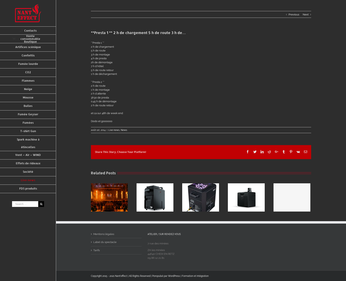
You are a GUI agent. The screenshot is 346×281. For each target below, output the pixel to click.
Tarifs (96, 250)
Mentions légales (103, 234)
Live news (114, 130)
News (124, 130)
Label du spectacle (105, 242)
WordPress (174, 276)
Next (306, 14)
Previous (294, 14)
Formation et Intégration (195, 276)
